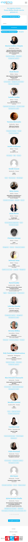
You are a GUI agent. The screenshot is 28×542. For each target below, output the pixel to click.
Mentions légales (14, 531)
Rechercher (14, 27)
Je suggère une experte (14, 520)
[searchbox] (14, 20)
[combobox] (14, 18)
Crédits (14, 534)
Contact (13, 528)
